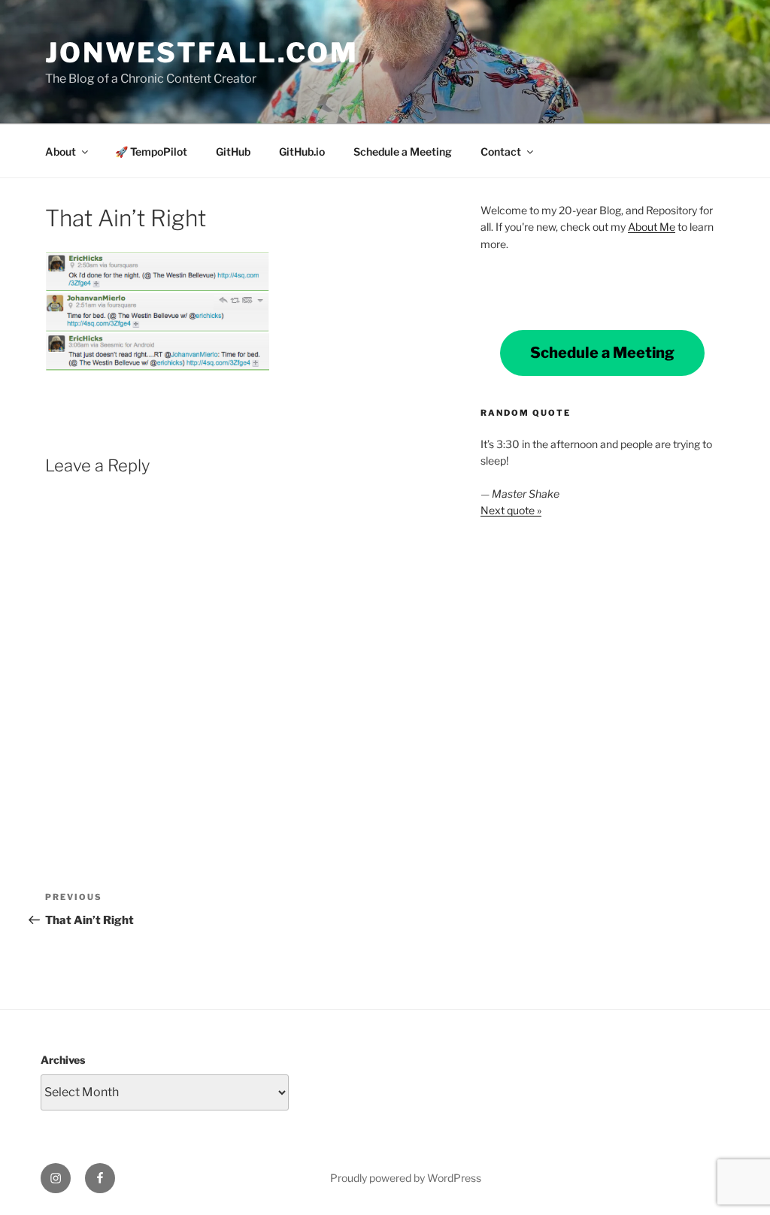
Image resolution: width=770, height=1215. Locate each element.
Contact (500, 151)
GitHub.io (302, 151)
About (60, 151)
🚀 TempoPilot (151, 151)
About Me (651, 226)
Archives (63, 1059)
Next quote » (510, 510)
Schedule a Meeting (402, 151)
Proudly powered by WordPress (405, 1177)
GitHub (233, 151)
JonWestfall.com (202, 52)
